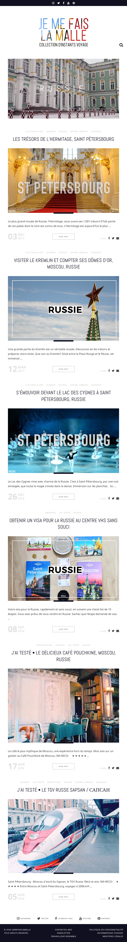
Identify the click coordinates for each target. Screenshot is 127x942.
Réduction (54, 782)
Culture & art (34, 131)
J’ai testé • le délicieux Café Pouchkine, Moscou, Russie (63, 656)
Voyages (96, 131)
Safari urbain (79, 131)
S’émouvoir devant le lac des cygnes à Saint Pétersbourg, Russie (63, 395)
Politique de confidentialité (106, 929)
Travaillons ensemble (63, 936)
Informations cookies (110, 933)
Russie (63, 131)
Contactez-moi (63, 929)
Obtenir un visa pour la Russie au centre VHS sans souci (63, 523)
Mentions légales (113, 936)
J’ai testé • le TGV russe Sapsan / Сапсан (63, 790)
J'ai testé (64, 513)
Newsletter (63, 933)
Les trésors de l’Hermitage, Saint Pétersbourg (63, 139)
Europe (51, 131)
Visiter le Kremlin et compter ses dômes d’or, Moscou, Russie (63, 263)
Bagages (50, 513)
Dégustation (45, 645)
